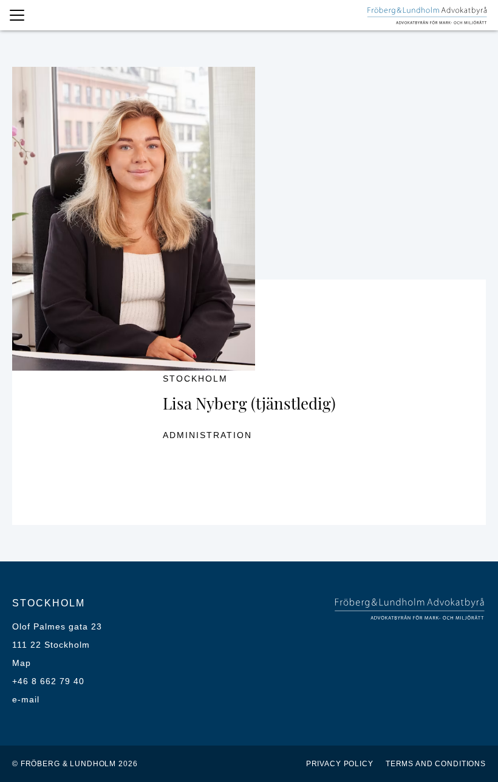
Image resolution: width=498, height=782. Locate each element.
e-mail (25, 699)
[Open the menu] (17, 15)
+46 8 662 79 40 (48, 681)
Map (21, 663)
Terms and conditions (436, 764)
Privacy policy (340, 764)
